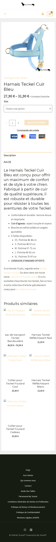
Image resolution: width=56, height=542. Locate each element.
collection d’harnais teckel (23, 276)
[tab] (28, 155)
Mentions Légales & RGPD (28, 517)
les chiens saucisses (26, 289)
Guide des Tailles (28, 491)
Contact (28, 485)
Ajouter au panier (36, 122)
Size (6, 101)
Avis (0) (7, 162)
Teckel (7, 77)
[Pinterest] (31, 530)
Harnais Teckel (19, 77)
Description (10, 155)
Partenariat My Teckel (28, 496)
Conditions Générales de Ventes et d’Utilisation (28, 501)
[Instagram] (25, 530)
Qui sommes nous (28, 480)
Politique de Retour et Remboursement (28, 507)
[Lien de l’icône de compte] (42, 13)
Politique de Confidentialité (28, 512)
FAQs (28, 470)
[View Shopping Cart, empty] (50, 13)
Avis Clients (28, 475)
